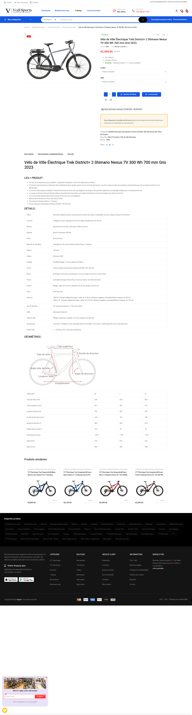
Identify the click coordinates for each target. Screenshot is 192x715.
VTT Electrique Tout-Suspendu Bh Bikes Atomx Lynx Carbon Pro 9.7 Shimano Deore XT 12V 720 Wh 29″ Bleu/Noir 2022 (42, 475)
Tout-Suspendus (53, 534)
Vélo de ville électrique (128, 137)
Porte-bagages (39, 529)
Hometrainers (161, 524)
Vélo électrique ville (69, 27)
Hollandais (31, 469)
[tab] (29, 154)
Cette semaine (121, 9)
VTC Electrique (163, 534)
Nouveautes (126, 132)
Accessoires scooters (13, 524)
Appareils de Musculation (59, 524)
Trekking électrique (79, 534)
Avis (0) (71, 154)
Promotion (116, 137)
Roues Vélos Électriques (102, 529)
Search (142, 19)
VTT (173, 534)
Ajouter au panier (130, 94)
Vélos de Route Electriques (30, 539)
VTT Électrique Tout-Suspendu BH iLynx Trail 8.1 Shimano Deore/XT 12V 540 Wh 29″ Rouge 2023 (149, 475)
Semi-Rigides (173, 529)
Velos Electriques (54, 27)
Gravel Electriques (135, 524)
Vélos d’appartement (69, 539)
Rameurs (87, 529)
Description (29, 154)
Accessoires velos (30, 524)
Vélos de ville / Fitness (50, 539)
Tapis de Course (38, 534)
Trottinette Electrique (114, 534)
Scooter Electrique (148, 529)
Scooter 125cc (133, 529)
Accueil (26, 27)
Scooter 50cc (119, 529)
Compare (111, 100)
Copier (40, 696)
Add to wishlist (106, 100)
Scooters (162, 529)
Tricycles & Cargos (96, 534)
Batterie (74, 524)
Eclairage (94, 524)
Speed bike (25, 534)
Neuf (110, 137)
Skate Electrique (11, 534)
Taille (102, 78)
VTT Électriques (11, 539)
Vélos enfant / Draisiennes (90, 539)
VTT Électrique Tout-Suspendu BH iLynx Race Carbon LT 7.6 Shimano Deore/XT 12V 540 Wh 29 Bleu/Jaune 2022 (77, 475)
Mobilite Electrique (38, 27)
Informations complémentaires (50, 154)
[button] (25, 34)
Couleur (103, 68)
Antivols (44, 524)
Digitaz (19, 599)
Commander (153, 94)
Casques (84, 524)
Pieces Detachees (24, 529)
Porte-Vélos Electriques (56, 529)
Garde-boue (121, 524)
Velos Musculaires (147, 534)
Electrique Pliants (107, 524)
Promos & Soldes (137, 132)
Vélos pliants (107, 539)
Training (66, 534)
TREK (107, 47)
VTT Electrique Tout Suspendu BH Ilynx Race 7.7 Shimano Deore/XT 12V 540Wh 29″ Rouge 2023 (113, 475)
